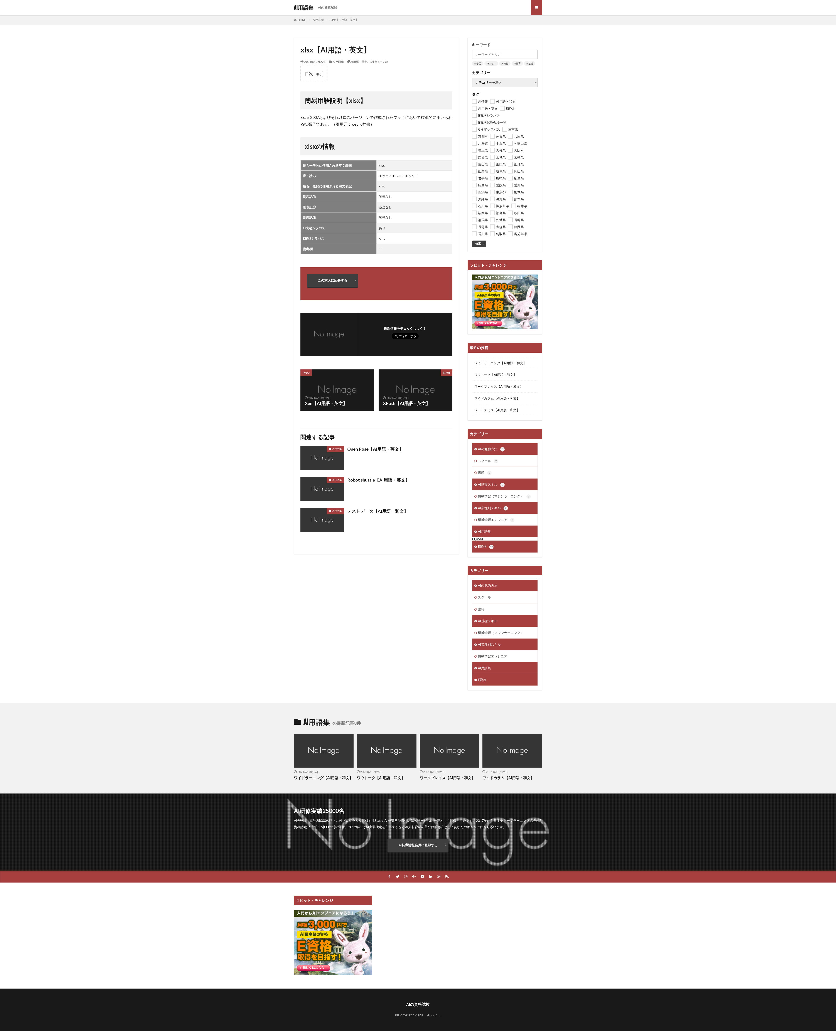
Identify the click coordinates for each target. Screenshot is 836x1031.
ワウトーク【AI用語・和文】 (495, 375)
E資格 (485, 546)
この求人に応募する (332, 280)
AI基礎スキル (490, 484)
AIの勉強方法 (490, 449)
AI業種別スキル (492, 508)
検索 (478, 243)
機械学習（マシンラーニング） (503, 496)
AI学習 (477, 63)
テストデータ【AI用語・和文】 (377, 511)
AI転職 (504, 63)
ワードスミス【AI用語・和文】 (497, 410)
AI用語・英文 (358, 61)
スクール (487, 461)
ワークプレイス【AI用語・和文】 (498, 386)
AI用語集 (304, 7)
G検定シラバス (379, 61)
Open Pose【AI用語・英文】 (375, 448)
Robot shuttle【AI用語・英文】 (378, 479)
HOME (302, 20)
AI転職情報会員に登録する (418, 845)
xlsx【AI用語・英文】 (344, 20)
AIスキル (491, 63)
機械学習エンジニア (495, 520)
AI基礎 (529, 63)
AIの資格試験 (327, 7)
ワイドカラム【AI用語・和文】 (497, 398)
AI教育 (517, 63)
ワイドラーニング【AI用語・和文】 (500, 363)
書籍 (484, 472)
